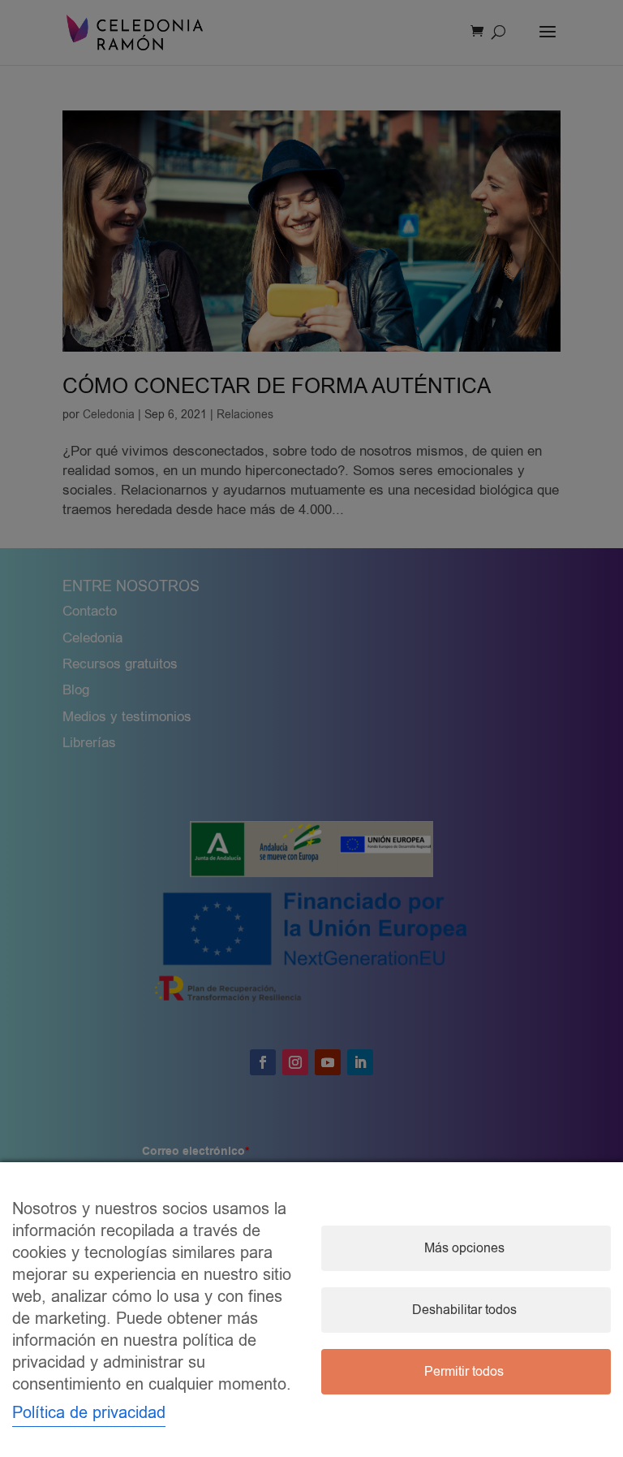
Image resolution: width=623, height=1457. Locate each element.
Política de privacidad (88, 1413)
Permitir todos (464, 1372)
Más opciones (464, 1248)
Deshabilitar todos (464, 1310)
